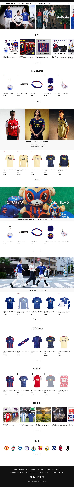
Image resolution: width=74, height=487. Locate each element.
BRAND (45, 3)
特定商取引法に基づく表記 (35, 469)
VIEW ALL (37, 63)
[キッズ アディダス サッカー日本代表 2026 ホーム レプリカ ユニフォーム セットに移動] (64, 302)
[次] (69, 87)
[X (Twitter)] (22, 472)
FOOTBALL (23, 3)
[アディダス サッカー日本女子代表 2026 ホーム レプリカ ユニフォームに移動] (50, 302)
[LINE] (49, 472)
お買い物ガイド (47, 469)
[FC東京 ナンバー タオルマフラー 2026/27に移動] (23, 342)
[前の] (8, 451)
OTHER (27, 3)
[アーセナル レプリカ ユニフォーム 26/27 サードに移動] (37, 160)
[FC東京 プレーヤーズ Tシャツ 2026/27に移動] (37, 342)
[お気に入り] (66, 4)
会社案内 (27, 469)
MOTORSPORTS (17, 3)
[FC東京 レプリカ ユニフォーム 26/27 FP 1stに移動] (9, 342)
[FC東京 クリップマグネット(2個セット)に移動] (50, 84)
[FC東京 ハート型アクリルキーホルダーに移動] (64, 84)
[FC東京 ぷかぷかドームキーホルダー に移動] (9, 84)
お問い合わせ (57, 469)
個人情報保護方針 (22, 469)
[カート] (70, 4)
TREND (35, 3)
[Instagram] (20, 472)
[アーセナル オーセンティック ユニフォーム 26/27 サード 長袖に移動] (23, 160)
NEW (30, 3)
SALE (50, 3)
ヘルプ (53, 469)
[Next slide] (69, 46)
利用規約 (15, 469)
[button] (64, 4)
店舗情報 (42, 469)
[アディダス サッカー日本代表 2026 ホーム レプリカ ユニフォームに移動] (9, 302)
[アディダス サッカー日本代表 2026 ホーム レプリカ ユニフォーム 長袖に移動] (23, 302)
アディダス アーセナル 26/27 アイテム (37, 0)
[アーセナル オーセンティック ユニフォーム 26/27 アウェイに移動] (50, 160)
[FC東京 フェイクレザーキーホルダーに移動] (23, 84)
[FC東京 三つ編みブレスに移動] (37, 84)
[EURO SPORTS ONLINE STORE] (37, 477)
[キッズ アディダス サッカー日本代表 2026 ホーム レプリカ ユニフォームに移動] (37, 302)
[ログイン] (68, 4)
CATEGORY (40, 3)
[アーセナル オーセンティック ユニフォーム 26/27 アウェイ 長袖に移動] (64, 160)
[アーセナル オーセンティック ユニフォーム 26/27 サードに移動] (9, 160)
